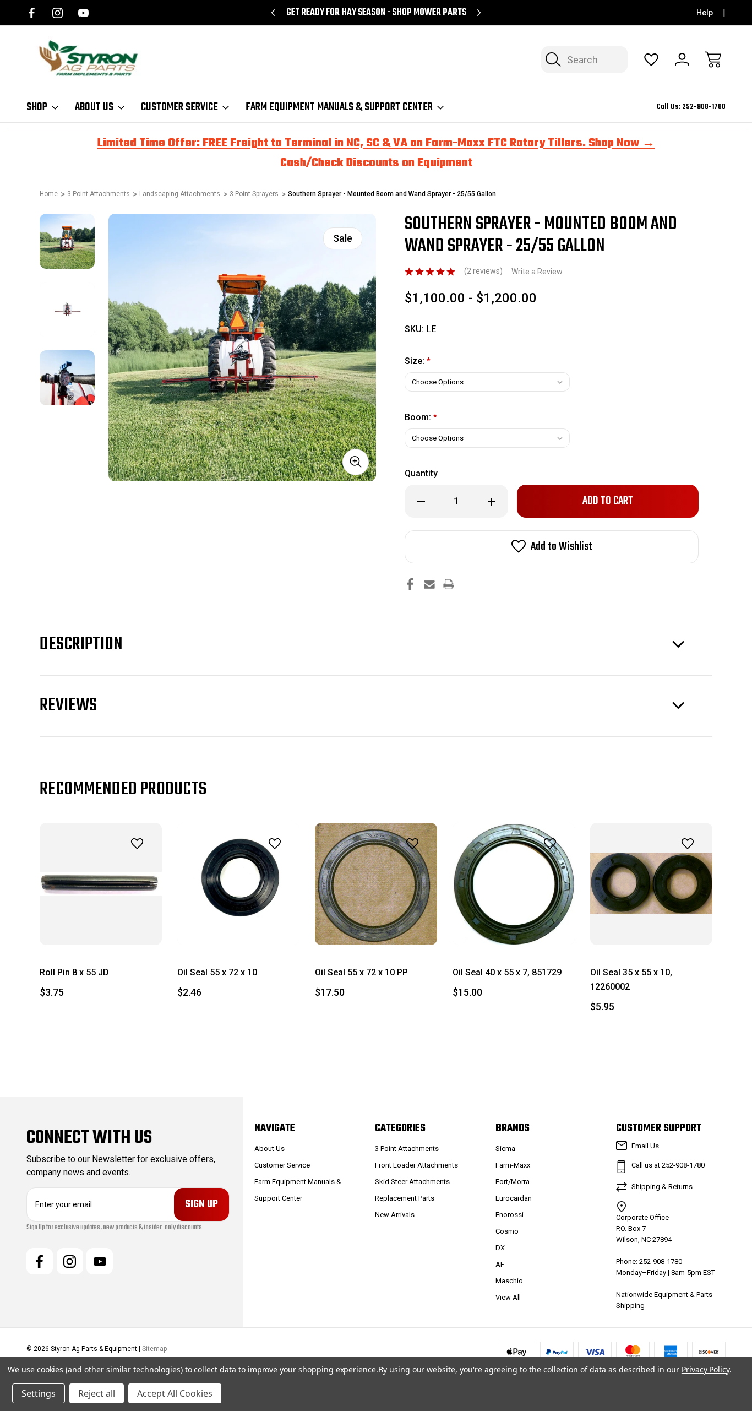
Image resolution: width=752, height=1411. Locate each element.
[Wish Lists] (651, 59)
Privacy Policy (705, 1369)
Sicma (505, 1148)
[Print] (448, 584)
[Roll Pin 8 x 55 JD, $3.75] (101, 884)
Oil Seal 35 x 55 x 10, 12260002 (631, 979)
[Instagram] (57, 13)
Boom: (421, 417)
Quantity (421, 473)
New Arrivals (395, 1215)
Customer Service (179, 107)
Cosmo (507, 1231)
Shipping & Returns (662, 1186)
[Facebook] (31, 13)
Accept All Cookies (174, 1393)
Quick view (106, 868)
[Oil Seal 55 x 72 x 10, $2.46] (238, 884)
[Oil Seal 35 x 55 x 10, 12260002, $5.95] (651, 884)
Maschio (509, 1281)
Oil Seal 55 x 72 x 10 (217, 972)
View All (508, 1297)
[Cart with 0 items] (713, 59)
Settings (38, 1393)
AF (499, 1264)
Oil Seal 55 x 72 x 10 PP (361, 972)
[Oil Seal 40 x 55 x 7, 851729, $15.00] (514, 884)
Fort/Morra (512, 1181)
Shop (36, 107)
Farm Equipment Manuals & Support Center (339, 107)
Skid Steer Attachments (412, 1181)
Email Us (645, 1146)
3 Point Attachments (407, 1148)
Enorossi (509, 1215)
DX (500, 1248)
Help (704, 12)
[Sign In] (682, 59)
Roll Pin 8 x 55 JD (74, 972)
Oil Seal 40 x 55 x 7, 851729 (507, 972)
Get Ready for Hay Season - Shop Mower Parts (376, 13)
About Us (94, 107)
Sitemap (154, 1349)
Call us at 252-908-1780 (668, 1165)
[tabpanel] (67, 241)
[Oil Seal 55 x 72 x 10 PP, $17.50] (376, 884)
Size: (418, 361)
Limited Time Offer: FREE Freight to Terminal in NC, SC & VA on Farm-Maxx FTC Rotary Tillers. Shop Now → (376, 143)
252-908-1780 (704, 107)
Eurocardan (513, 1198)
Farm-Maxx (512, 1165)
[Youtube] (83, 13)
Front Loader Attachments (416, 1165)
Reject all (96, 1393)
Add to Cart (101, 920)
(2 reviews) (484, 271)
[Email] (429, 584)
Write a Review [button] (537, 271)
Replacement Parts (404, 1198)
